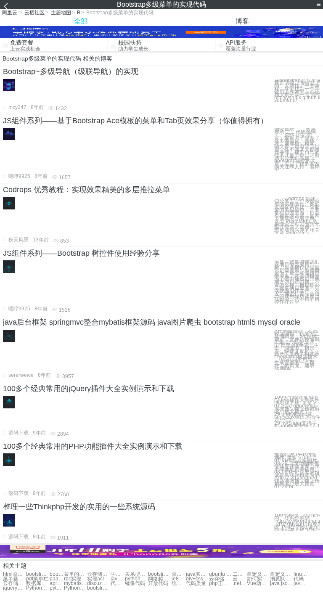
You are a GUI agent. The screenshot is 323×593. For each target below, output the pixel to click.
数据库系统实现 (37, 583)
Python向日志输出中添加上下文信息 (75, 588)
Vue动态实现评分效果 (258, 583)
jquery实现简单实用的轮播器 (14, 588)
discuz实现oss (98, 583)
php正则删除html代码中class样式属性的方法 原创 (220, 583)
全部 (80, 21)
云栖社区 (34, 13)
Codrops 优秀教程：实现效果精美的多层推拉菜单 (86, 189)
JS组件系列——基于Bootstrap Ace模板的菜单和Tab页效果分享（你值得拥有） (135, 120)
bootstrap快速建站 (159, 574)
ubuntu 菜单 (220, 574)
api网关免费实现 (57, 583)
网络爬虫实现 (159, 579)
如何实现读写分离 (258, 579)
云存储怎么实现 (14, 583)
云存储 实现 (240, 579)
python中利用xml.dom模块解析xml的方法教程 (57, 588)
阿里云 (9, 13)
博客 (242, 21)
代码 (299, 579)
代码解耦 (118, 583)
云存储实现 (220, 579)
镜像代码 (135, 583)
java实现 (118, 579)
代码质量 (196, 583)
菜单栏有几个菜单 (179, 574)
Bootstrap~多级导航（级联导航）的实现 (70, 71)
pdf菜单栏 (37, 579)
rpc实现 (72, 579)
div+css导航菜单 (197, 579)
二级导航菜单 (240, 574)
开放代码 (158, 583)
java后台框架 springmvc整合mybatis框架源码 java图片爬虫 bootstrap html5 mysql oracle (151, 322)
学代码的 (118, 574)
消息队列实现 (281, 579)
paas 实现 (57, 579)
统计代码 (179, 583)
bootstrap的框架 (37, 574)
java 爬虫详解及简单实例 (301, 583)
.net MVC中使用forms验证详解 (240, 583)
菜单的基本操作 (75, 574)
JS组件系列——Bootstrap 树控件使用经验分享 (81, 253)
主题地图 (61, 13)
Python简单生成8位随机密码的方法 (37, 588)
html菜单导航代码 (14, 574)
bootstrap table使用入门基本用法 (98, 588)
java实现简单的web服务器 (197, 574)
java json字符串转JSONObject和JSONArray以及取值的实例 (281, 583)
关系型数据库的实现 (136, 574)
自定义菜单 (258, 574)
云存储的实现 (98, 574)
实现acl (95, 579)
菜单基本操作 (14, 579)
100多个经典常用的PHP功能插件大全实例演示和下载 (93, 446)
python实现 (136, 579)
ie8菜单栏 (179, 579)
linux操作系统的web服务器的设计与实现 (301, 574)
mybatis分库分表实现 (75, 583)
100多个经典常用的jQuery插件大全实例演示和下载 (88, 388)
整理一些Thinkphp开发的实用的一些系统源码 (79, 507)
